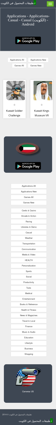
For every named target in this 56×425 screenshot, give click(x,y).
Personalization (29, 265)
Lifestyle (29, 342)
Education (28, 337)
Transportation (28, 243)
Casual (29, 232)
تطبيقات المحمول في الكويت (18, 3)
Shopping (29, 353)
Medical (28, 293)
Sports (29, 271)
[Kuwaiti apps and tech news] (28, 40)
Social (29, 276)
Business (29, 348)
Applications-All (17, 59)
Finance (28, 326)
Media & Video (28, 254)
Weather (29, 237)
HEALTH (29, 260)
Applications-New (38, 59)
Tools (28, 287)
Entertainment (28, 298)
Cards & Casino (29, 210)
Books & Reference (28, 304)
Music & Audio (28, 331)
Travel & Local (28, 320)
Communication (29, 249)
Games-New (35, 65)
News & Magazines (28, 315)
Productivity (28, 282)
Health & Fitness (28, 309)
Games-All (19, 65)
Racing (29, 221)
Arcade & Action (28, 215)
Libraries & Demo (29, 226)
